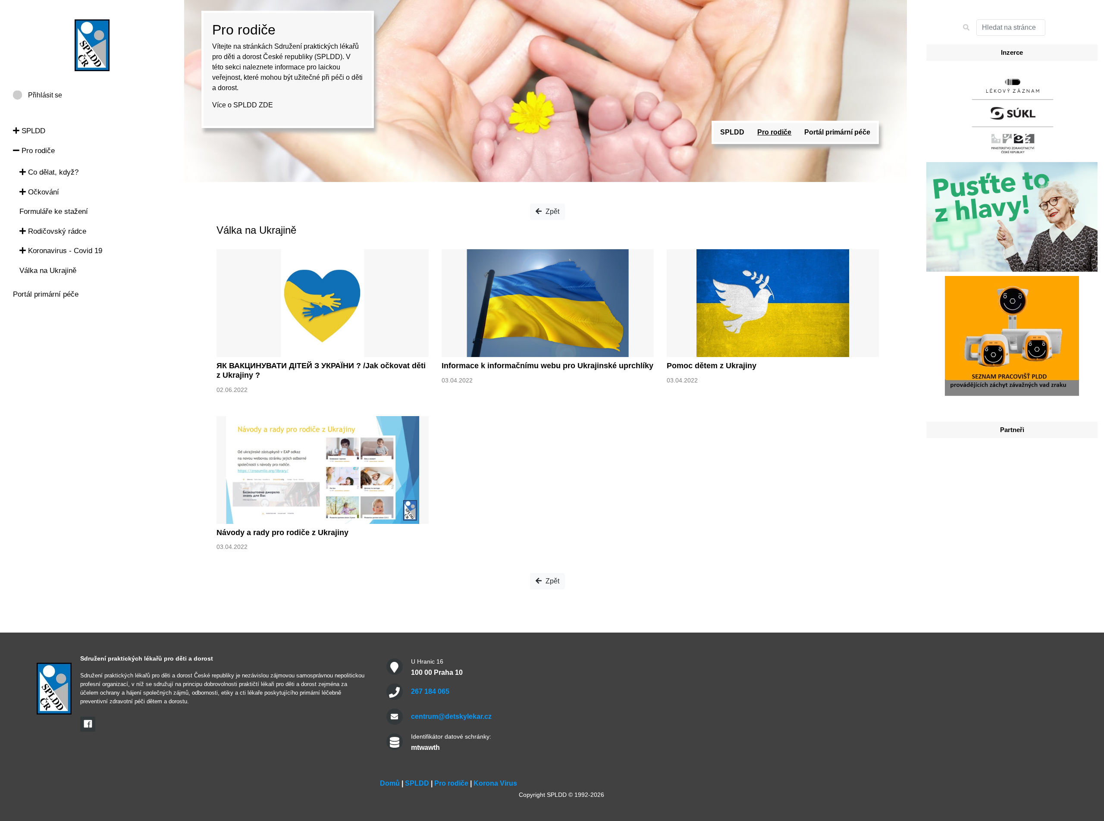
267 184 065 (430, 691)
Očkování (42, 192)
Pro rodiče (37, 151)
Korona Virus (495, 783)
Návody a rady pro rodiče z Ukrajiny (282, 532)
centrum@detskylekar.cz (451, 716)
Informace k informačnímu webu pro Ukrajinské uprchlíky (547, 365)
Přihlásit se (45, 95)
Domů (390, 783)
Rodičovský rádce (56, 231)
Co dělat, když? (52, 172)
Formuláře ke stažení (53, 211)
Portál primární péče (45, 294)
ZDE (266, 105)
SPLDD (32, 131)
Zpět (551, 211)
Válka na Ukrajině (47, 270)
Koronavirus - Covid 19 (64, 251)
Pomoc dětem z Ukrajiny (711, 365)
